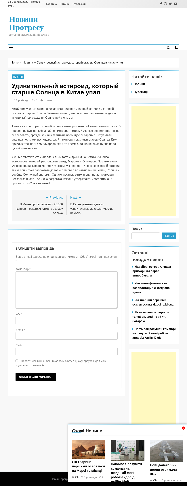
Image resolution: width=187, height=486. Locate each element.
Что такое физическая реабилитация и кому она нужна (151, 288)
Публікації (79, 3)
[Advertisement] (153, 161)
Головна (51, 3)
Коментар (23, 269)
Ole (77, 477)
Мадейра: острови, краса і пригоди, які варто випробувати (152, 271)
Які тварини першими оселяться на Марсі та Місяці (88, 466)
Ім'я (19, 314)
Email (20, 329)
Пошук (136, 228)
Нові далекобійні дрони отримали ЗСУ (163, 469)
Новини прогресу (26, 23)
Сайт (19, 345)
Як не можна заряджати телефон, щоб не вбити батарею (150, 317)
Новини (65, 3)
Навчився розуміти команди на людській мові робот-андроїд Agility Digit (126, 472)
